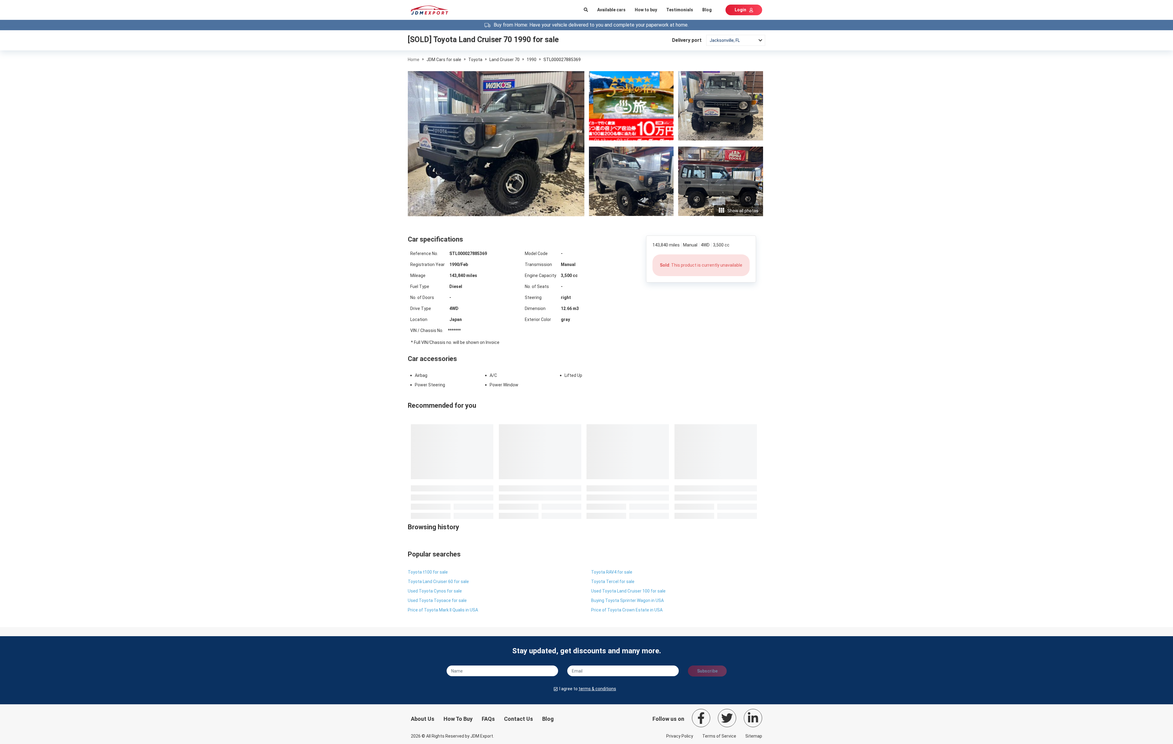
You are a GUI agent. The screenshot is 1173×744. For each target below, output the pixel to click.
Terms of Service (719, 736)
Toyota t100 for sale (428, 572)
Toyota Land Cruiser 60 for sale (438, 581)
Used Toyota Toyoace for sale (437, 600)
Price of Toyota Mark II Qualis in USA (443, 609)
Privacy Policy (679, 736)
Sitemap (753, 736)
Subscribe (707, 671)
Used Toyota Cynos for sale (435, 591)
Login (740, 9)
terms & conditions (597, 688)
